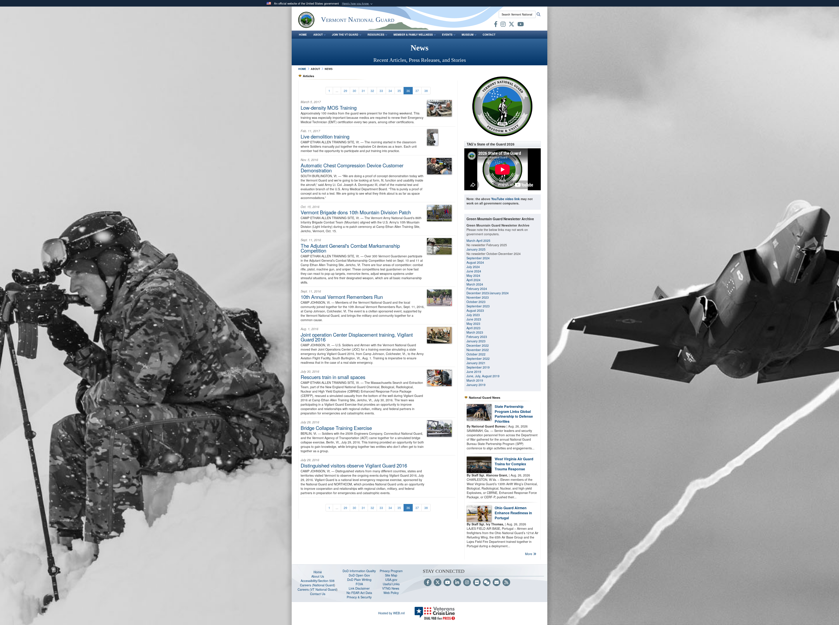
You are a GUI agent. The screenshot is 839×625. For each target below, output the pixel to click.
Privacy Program (391, 571)
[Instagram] (467, 582)
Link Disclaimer (359, 588)
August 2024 (475, 262)
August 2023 (475, 310)
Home (318, 572)
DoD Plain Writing (359, 579)
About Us (317, 576)
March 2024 (474, 284)
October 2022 (475, 354)
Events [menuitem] (447, 34)
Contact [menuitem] (489, 34)
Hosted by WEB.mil (391, 613)
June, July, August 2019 (483, 376)
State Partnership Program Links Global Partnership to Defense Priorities (514, 414)
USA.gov (391, 579)
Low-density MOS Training (329, 107)
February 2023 (476, 336)
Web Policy (391, 592)
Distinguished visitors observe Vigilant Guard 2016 (354, 465)
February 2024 (476, 288)
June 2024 (473, 271)
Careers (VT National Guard (317, 589)
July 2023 (473, 315)
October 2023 (475, 302)
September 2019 (478, 367)
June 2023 (473, 319)
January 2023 (475, 341)
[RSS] (506, 582)
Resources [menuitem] (375, 34)
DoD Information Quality (359, 571)
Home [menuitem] (303, 34)
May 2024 (473, 275)
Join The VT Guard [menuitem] (345, 34)
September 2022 (478, 358)
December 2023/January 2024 (487, 293)
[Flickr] (477, 582)
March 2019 (474, 380)
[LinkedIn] (457, 582)
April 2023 (473, 328)
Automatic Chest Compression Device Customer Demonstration (352, 167)
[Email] (496, 582)
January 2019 (475, 385)
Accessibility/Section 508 (318, 580)
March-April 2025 (478, 240)
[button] (357, 3)
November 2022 (477, 350)
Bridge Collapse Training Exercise (336, 427)
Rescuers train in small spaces (333, 376)
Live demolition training (325, 136)
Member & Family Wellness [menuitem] (413, 34)
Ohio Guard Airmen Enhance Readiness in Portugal (513, 512)
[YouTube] (447, 582)
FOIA (359, 584)
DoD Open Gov (359, 575)
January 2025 (475, 249)
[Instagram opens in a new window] (503, 25)
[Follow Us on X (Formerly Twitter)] (437, 582)
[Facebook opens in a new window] (496, 25)
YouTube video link (505, 199)
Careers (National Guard (317, 585)
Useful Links (391, 584)
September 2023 (478, 306)
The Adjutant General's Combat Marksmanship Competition (350, 248)
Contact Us (317, 594)
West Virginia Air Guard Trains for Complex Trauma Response (514, 463)
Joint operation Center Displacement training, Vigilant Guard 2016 (357, 337)
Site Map (391, 575)
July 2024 (473, 267)
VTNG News (391, 588)
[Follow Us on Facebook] (428, 582)
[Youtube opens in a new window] (520, 25)
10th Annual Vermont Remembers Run (342, 296)
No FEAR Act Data (359, 592)
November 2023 (477, 297)
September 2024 (478, 258)
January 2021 (475, 363)
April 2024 (473, 280)
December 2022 (477, 345)
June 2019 (473, 371)
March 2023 (474, 332)
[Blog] (487, 582)
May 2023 (473, 323)
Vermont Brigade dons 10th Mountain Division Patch (356, 212)
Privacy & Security (359, 597)
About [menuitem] (318, 34)
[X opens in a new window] (511, 25)
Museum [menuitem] (467, 34)
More (529, 554)
